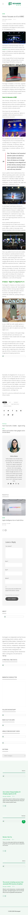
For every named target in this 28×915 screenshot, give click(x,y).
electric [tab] (23, 770)
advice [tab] (23, 860)
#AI (9, 402)
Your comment (8, 546)
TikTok (4, 656)
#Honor (16, 402)
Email (6, 569)
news (3, 13)
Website (7, 578)
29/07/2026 (8, 839)
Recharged (4, 523)
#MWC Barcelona (15, 404)
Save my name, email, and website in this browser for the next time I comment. (13, 589)
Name (6, 561)
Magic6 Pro (5, 49)
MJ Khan (4, 839)
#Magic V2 (6, 404)
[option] (14, 513)
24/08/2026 (9, 796)
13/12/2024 (8, 523)
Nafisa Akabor (4, 19)
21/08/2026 (9, 886)
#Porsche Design (7, 406)
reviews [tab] (23, 815)
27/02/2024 (10, 19)
